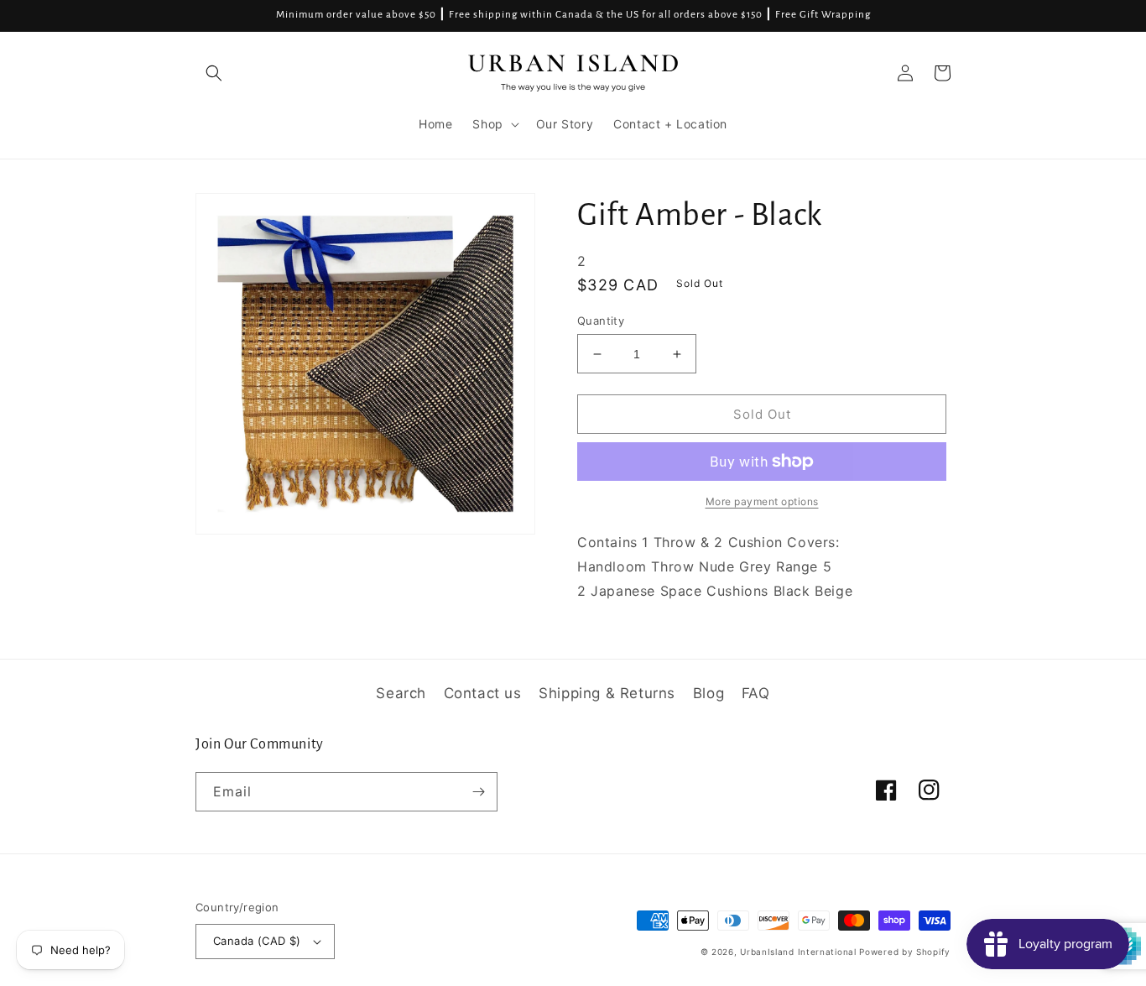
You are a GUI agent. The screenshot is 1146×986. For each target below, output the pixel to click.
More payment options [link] (762, 501)
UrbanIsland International (798, 952)
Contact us (483, 693)
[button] (213, 73)
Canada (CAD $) (257, 940)
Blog (708, 693)
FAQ (756, 693)
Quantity (600, 320)
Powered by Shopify (905, 952)
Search (401, 693)
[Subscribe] (478, 791)
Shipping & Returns (607, 693)
